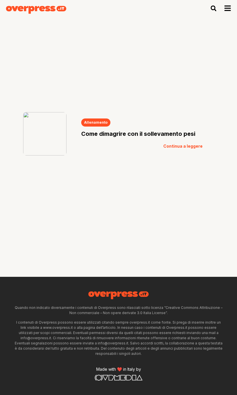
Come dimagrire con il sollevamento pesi (138, 133)
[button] (213, 8)
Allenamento (96, 122)
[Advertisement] (118, 60)
